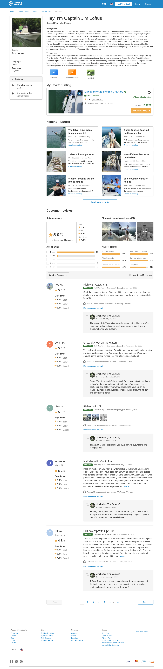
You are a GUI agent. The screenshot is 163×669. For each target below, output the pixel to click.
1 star (52, 267)
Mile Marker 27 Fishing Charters (104, 91)
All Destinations (77, 640)
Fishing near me (47, 640)
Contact (14, 640)
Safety (13, 643)
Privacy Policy (107, 638)
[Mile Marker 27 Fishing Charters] (66, 101)
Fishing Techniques (48, 633)
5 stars (52, 252)
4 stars (52, 256)
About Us (14, 633)
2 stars (52, 263)
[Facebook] (11, 662)
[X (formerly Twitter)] (16, 662)
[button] (125, 92)
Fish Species (46, 638)
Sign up (148, 4)
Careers (14, 636)
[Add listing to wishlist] (149, 92)
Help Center (106, 633)
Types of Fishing (47, 636)
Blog (12, 638)
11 (118, 602)
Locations (74, 638)
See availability (141, 110)
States (73, 636)
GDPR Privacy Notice (110, 640)
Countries (74, 633)
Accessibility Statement (110, 645)
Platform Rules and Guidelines (113, 643)
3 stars (52, 259)
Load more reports (100, 202)
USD (104, 4)
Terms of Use (107, 636)
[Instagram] (22, 662)
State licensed (92, 96)
